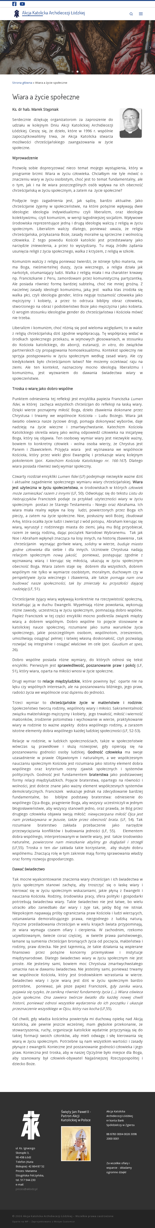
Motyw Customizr (64, 1221)
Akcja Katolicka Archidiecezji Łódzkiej (47, 1216)
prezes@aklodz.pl (27, 1189)
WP (27, 1221)
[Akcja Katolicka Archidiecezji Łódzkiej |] (16, 13)
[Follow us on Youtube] (22, 4)
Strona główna (22, 82)
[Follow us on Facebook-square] (14, 4)
